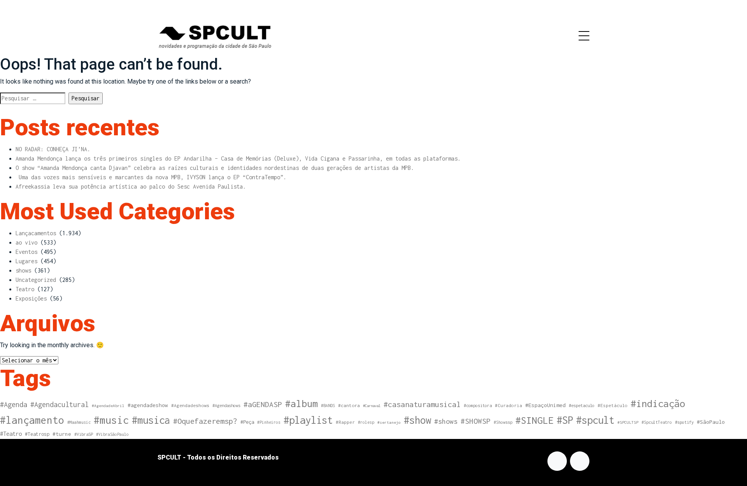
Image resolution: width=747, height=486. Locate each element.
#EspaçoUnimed (545, 405)
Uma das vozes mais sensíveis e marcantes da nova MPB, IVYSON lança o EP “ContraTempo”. (151, 177)
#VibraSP (83, 434)
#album (301, 403)
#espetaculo (581, 405)
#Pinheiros (269, 422)
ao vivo (26, 242)
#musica (151, 420)
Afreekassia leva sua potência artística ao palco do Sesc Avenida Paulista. (131, 186)
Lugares (26, 261)
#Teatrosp (37, 434)
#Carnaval (372, 406)
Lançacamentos (36, 233)
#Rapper (345, 422)
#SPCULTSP (627, 422)
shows (23, 270)
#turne (62, 434)
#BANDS (328, 405)
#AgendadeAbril (108, 405)
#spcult (595, 420)
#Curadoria (508, 405)
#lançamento (32, 420)
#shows (446, 421)
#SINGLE (535, 420)
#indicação (658, 403)
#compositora (478, 405)
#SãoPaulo (711, 422)
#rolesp (366, 422)
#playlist (308, 420)
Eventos (26, 251)
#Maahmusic (79, 422)
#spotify (684, 422)
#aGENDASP (263, 404)
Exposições (31, 298)
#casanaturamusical (422, 404)
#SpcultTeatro (657, 422)
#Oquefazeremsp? (205, 420)
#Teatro (11, 433)
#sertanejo (389, 422)
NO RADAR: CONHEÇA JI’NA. (53, 149)
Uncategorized (36, 279)
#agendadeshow (148, 405)
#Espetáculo (613, 405)
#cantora (349, 405)
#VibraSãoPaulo (112, 434)
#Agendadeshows (190, 405)
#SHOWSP (476, 421)
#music (111, 420)
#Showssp (503, 422)
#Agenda (13, 404)
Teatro (25, 289)
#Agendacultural (59, 404)
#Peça (247, 422)
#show (417, 420)
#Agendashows (226, 405)
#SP (565, 420)
